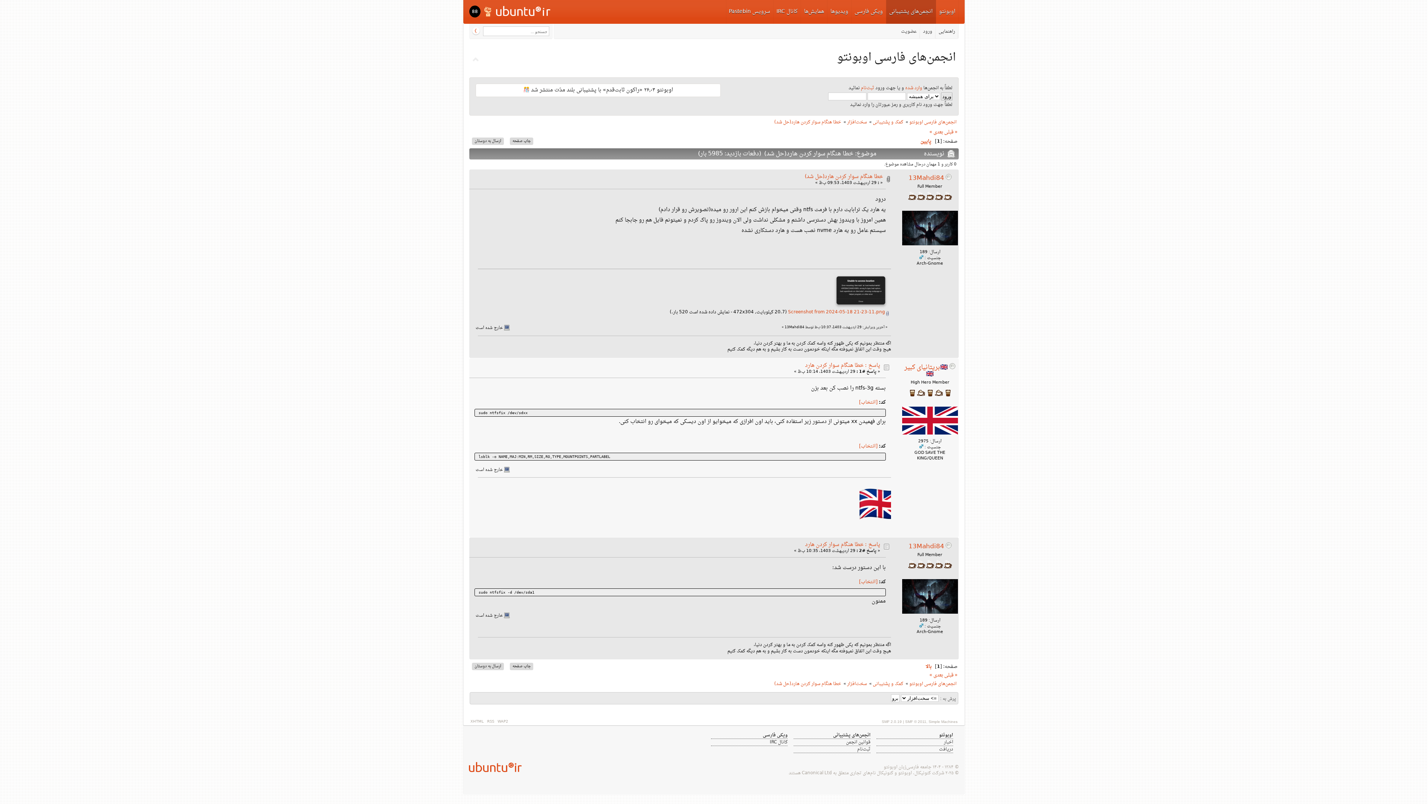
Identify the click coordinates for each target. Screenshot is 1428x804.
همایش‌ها (814, 12)
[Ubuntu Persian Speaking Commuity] (492, 767)
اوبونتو (947, 12)
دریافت (946, 749)
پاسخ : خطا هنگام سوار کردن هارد (842, 366)
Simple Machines (943, 722)
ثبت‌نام (867, 88)
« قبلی (951, 132)
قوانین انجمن (858, 742)
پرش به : (948, 699)
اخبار (948, 742)
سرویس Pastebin (749, 12)
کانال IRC (787, 12)
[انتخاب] (868, 402)
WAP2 (503, 721)
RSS (490, 721)
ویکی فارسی (869, 12)
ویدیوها (839, 12)
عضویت (909, 32)
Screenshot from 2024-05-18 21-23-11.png (837, 312)
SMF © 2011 (915, 722)
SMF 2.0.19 (892, 722)
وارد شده (913, 88)
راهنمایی (947, 32)
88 (475, 12)
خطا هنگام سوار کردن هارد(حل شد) (844, 177)
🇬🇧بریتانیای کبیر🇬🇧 (926, 371)
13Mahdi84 (926, 178)
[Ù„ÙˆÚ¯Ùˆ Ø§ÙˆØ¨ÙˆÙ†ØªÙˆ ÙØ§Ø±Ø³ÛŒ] (517, 11)
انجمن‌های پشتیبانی (911, 12)
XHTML (477, 721)
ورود (927, 32)
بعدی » (936, 132)
